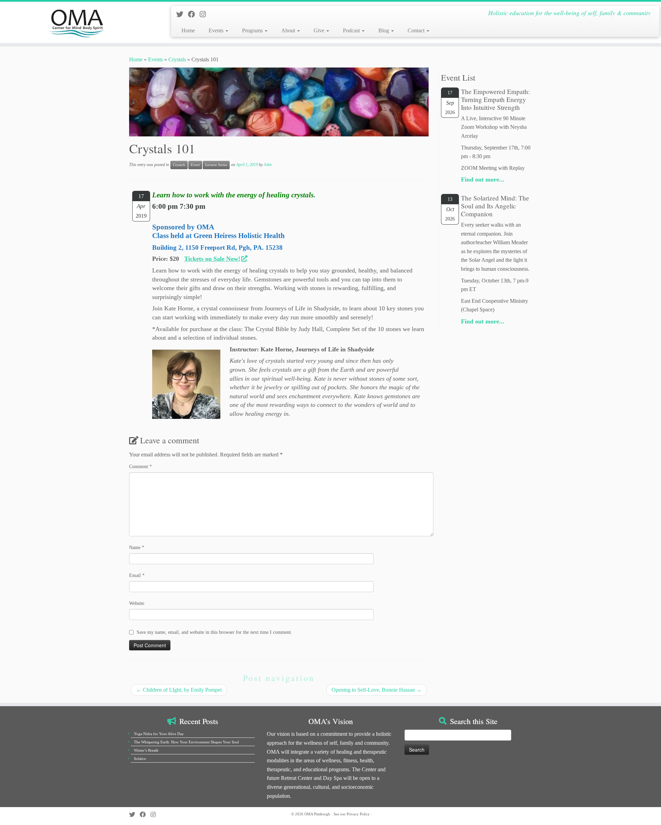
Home (188, 30)
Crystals (177, 59)
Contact (417, 30)
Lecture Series (216, 165)
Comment (140, 466)
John (268, 164)
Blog (384, 30)
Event (195, 165)
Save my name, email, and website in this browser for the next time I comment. (214, 632)
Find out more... (482, 179)
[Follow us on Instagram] (205, 14)
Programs (253, 30)
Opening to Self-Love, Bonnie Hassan (377, 690)
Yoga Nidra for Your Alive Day (159, 734)
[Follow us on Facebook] (194, 14)
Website (136, 603)
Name (136, 547)
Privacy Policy (358, 814)
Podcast (352, 30)
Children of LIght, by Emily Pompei (179, 690)
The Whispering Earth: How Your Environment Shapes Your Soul (186, 742)
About (288, 30)
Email (137, 575)
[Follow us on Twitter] (182, 14)
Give (320, 30)
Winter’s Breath (146, 750)
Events (217, 30)
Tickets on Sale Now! (212, 258)
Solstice (140, 758)
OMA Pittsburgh (317, 814)
